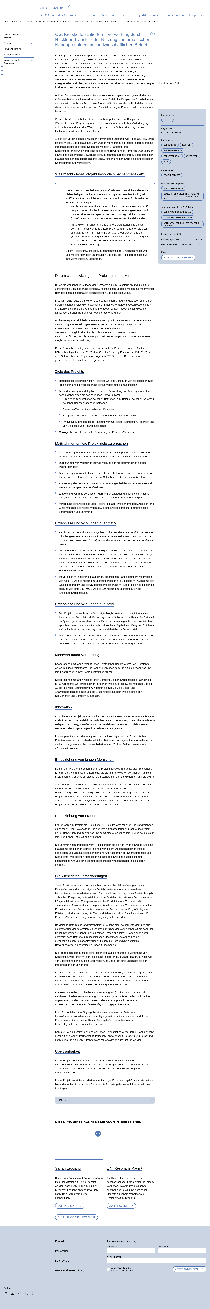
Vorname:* (112, 1247)
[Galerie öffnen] (165, 94)
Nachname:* (164, 1247)
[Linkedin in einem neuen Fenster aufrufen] (26, 1293)
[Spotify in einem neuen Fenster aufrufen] (33, 1293)
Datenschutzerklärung (122, 1270)
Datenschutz (62, 1260)
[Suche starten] (204, 7)
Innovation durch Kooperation (11, 61)
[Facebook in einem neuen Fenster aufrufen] (5, 1293)
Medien (43, 8)
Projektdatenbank (12, 54)
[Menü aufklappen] (31, 35)
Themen (7, 43)
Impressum (61, 1251)
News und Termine (12, 49)
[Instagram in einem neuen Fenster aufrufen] (19, 1293)
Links (61, 1100)
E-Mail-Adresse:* (115, 1257)
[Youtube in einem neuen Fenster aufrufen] (12, 1293)
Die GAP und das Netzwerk (12, 36)
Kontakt (59, 1241)
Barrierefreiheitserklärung (69, 1270)
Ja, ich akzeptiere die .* (123, 1269)
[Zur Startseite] (18, 10)
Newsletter (57, 8)
